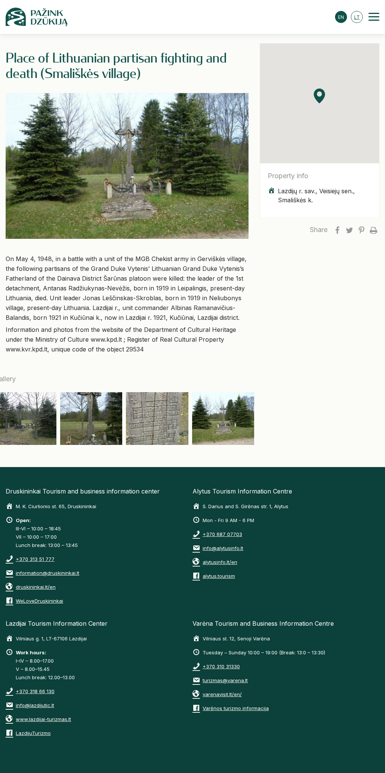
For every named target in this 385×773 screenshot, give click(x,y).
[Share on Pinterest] (361, 230)
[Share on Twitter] (349, 230)
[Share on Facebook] (337, 230)
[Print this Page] (373, 230)
